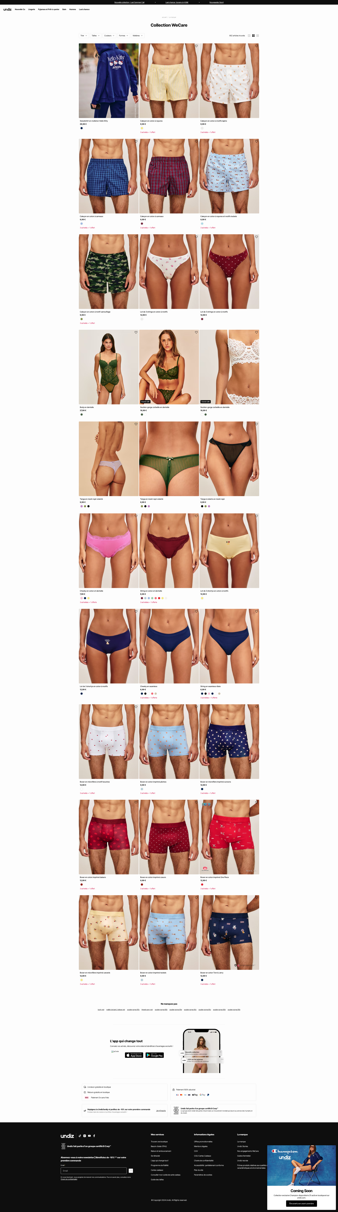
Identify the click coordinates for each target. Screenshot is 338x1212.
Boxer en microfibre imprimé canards (95, 973)
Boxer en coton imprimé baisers (93, 877)
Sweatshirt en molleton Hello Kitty (94, 121)
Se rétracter (155, 1156)
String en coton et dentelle (151, 591)
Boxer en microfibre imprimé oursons (215, 782)
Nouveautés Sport (217, 2)
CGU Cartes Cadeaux (202, 1156)
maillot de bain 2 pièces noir (115, 1010)
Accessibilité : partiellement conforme (209, 1165)
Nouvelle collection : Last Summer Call (129, 2)
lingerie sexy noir (147, 1010)
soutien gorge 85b (161, 1010)
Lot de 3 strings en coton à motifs (154, 312)
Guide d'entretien (244, 1156)
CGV (196, 1151)
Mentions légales (201, 1146)
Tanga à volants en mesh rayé (212, 499)
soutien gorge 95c (133, 1010)
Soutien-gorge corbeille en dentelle (154, 407)
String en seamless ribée (210, 686)
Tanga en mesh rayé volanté (91, 499)
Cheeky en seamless (148, 686)
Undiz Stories (242, 1146)
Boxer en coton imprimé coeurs (153, 877)
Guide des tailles (157, 1179)
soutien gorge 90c (190, 1010)
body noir (101, 1010)
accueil (164, 17)
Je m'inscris (161, 1110)
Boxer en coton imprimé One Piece (214, 877)
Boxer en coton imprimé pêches (153, 782)
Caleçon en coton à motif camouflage (95, 312)
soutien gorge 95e (176, 1010)
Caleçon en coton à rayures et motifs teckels (218, 216)
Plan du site (198, 1170)
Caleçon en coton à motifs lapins (213, 121)
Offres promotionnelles (203, 1141)
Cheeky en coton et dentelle (91, 591)
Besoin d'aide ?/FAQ (159, 1146)
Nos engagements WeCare (248, 1151)
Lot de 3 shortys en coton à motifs (214, 591)
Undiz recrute (242, 1160)
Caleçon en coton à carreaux (91, 216)
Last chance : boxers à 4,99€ (177, 2)
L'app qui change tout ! (160, 1160)
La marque (172, 17)
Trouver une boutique (159, 1141)
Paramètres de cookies (203, 1175)
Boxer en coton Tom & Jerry (211, 973)
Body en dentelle (87, 407)
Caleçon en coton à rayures (151, 121)
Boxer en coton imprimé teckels (153, 973)
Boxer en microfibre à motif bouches (95, 782)
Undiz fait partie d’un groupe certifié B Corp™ (199, 1108)
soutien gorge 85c (205, 1010)
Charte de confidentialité (203, 1160)
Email (63, 1165)
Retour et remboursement (161, 1151)
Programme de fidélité (159, 1165)
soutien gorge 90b (219, 1010)
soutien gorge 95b (234, 1010)
